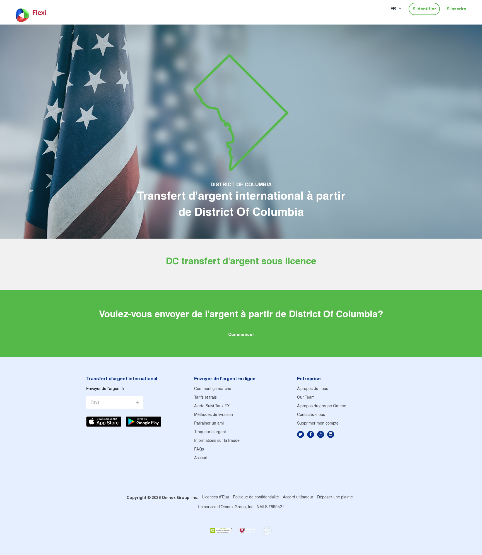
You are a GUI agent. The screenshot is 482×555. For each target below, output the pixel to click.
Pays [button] (95, 402)
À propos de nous (312, 389)
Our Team (306, 397)
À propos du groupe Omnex (321, 406)
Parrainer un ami (209, 423)
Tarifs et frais (205, 397)
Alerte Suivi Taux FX (212, 406)
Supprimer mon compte (318, 423)
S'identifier (424, 8)
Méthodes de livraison (213, 415)
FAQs (199, 449)
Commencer (241, 334)
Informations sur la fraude (217, 440)
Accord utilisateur (298, 497)
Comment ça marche (212, 389)
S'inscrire (456, 8)
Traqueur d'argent (210, 432)
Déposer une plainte (335, 497)
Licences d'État (215, 497)
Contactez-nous (311, 415)
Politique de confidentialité (256, 497)
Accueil (200, 458)
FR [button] (393, 8)
